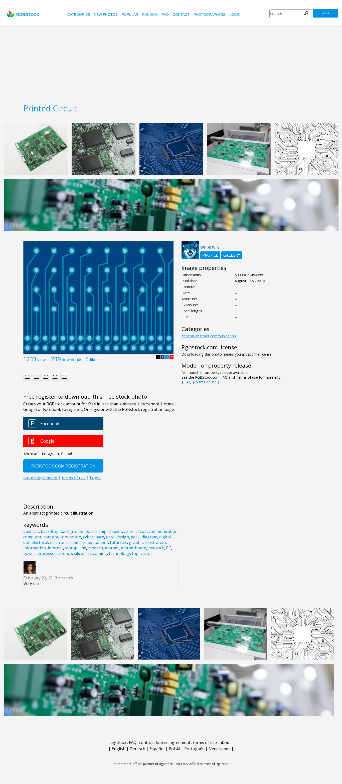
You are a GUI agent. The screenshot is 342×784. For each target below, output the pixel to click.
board (91, 531)
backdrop (50, 531)
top (135, 553)
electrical (40, 542)
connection (70, 537)
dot (26, 542)
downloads (72, 359)
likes (94, 359)
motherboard (133, 548)
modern (95, 548)
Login (234, 15)
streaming (97, 553)
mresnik (65, 578)
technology (119, 553)
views (42, 359)
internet (55, 548)
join (325, 13)
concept (51, 537)
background (72, 531)
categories (78, 15)
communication (163, 531)
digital (165, 537)
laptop (71, 548)
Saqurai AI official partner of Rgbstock (202, 763)
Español (156, 748)
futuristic (118, 542)
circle (128, 531)
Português (194, 748)
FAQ (165, 15)
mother (112, 548)
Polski (174, 748)
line (82, 548)
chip (102, 531)
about (225, 742)
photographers (209, 15)
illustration (155, 542)
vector (146, 553)
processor (46, 553)
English (118, 748)
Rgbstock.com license (209, 347)
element (78, 542)
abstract (31, 531)
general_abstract (195, 336)
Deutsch (137, 748)
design (122, 537)
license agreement (173, 742)
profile (210, 255)
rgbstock (28, 15)
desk (135, 537)
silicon (80, 553)
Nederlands (219, 748)
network (156, 548)
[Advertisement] (171, 63)
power (29, 553)
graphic (136, 542)
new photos (106, 15)
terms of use (206, 382)
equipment (98, 542)
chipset (115, 531)
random (150, 15)
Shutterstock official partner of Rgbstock (142, 763)
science (65, 553)
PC (168, 548)
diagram (149, 537)
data (110, 537)
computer (32, 537)
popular (130, 15)
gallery (231, 255)
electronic (59, 542)
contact (181, 15)
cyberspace (93, 537)
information (34, 548)
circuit (141, 531)
